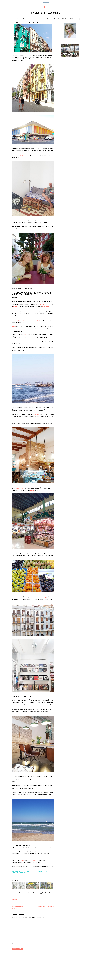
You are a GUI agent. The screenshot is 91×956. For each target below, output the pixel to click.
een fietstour (26, 334)
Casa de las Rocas (34, 860)
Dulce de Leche (45, 306)
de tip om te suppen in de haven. (33, 859)
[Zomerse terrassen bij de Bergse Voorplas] (32, 885)
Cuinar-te (28, 287)
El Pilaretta (38, 320)
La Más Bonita (36, 414)
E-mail (13, 939)
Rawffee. (34, 779)
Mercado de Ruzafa (19, 488)
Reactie (14, 920)
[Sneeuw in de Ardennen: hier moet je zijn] (18, 885)
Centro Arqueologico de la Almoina (22, 787)
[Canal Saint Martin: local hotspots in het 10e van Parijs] (46, 885)
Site (12, 943)
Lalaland (32, 490)
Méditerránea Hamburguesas (43, 304)
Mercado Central (26, 487)
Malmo (19, 307)
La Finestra (15, 306)
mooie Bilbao (45, 847)
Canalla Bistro (15, 319)
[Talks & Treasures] (45, 15)
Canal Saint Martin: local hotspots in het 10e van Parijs (46, 892)
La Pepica (14, 326)
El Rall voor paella (20, 320)
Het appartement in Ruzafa (17, 155)
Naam (13, 934)
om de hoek (43, 597)
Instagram (21, 860)
